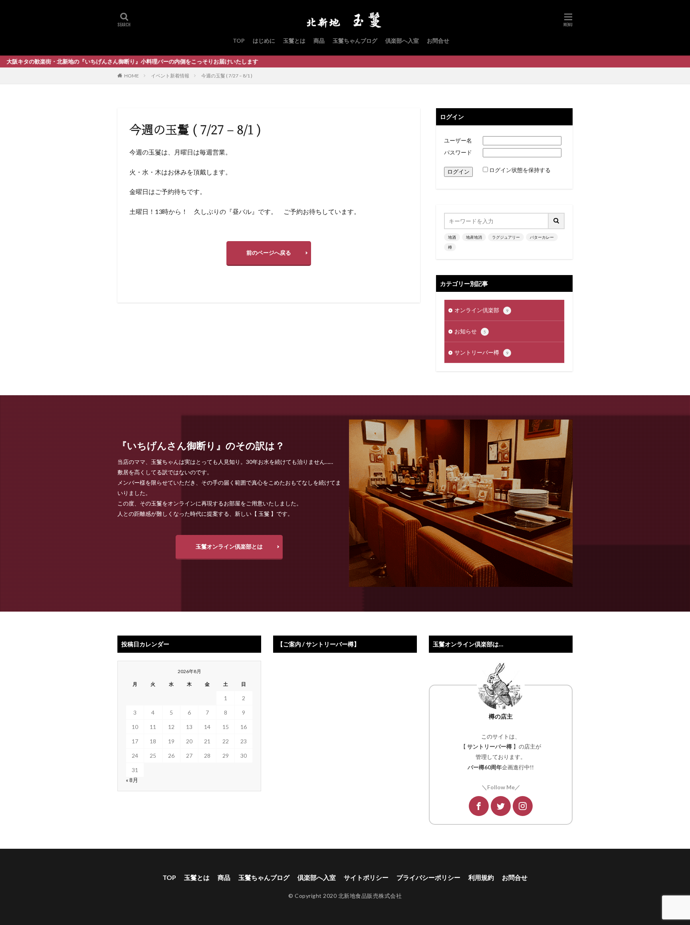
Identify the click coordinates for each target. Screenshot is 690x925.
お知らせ (470, 331)
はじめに (264, 40)
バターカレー (542, 237)
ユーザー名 (458, 140)
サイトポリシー (366, 877)
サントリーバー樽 (481, 352)
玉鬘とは (294, 40)
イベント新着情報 (170, 76)
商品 (319, 40)
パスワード (458, 152)
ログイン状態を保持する (520, 169)
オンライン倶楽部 (481, 310)
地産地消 (474, 237)
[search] (557, 221)
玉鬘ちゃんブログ (355, 40)
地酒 (452, 237)
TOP (239, 40)
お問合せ (438, 40)
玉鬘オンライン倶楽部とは (229, 546)
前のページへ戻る (268, 252)
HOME (131, 76)
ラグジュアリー (506, 237)
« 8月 (132, 779)
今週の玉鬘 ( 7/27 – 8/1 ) (226, 76)
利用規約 (481, 877)
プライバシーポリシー (428, 877)
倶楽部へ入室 (402, 40)
